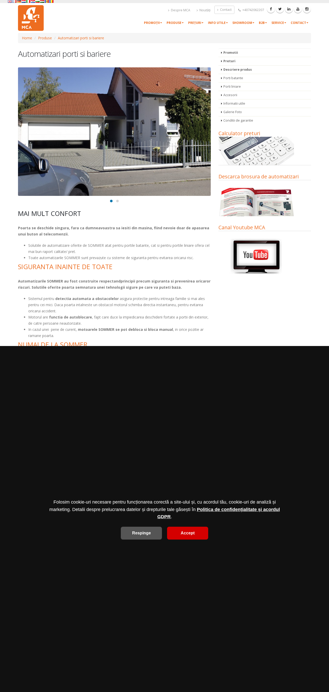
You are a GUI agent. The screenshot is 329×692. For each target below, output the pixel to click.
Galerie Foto (232, 112)
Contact (225, 9)
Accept (188, 533)
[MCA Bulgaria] (37, 1)
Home (27, 37)
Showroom (242, 23)
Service (277, 23)
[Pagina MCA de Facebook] (271, 9)
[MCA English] (10, 1)
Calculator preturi (239, 133)
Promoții (152, 23)
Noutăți (205, 10)
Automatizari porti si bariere (81, 37)
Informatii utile (234, 103)
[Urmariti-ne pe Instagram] (307, 9)
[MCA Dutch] (24, 1)
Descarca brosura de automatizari (258, 176)
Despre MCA (180, 10)
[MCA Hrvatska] (33, 1)
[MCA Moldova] (47, 1)
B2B (262, 23)
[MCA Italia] (28, 1)
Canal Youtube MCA (241, 227)
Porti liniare (232, 86)
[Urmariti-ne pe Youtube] (298, 9)
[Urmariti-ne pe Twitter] (280, 9)
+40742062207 (253, 10)
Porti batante (233, 78)
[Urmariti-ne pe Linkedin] (289, 9)
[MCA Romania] (51, 1)
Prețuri (194, 23)
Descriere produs (237, 69)
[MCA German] (19, 1)
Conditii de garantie (238, 120)
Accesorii (230, 95)
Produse (174, 23)
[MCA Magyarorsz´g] (42, 1)
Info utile (217, 23)
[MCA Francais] (14, 1)
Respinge (141, 533)
